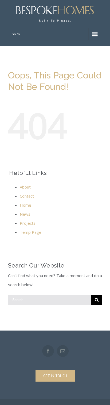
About (25, 187)
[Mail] (63, 351)
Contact (27, 196)
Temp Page (30, 232)
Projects (28, 223)
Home (25, 205)
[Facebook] (48, 351)
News (25, 214)
